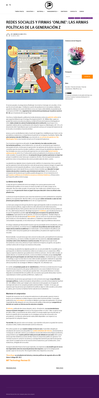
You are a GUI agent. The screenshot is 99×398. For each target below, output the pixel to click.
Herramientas (52, 11)
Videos (81, 11)
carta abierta (20, 300)
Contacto (73, 11)
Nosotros (30, 11)
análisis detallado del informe (42, 331)
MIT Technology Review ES (18, 360)
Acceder (67, 87)
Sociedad (77, 18)
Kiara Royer (11, 355)
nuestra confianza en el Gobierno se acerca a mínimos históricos (29, 175)
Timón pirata (19, 11)
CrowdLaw (42, 211)
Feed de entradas (76, 87)
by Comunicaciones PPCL (19, 34)
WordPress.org (77, 89)
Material (40, 11)
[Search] (10, 5)
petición (52, 117)
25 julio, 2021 (15, 36)
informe (10, 308)
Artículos (71, 18)
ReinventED (31, 216)
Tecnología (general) (86, 18)
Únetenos (64, 11)
